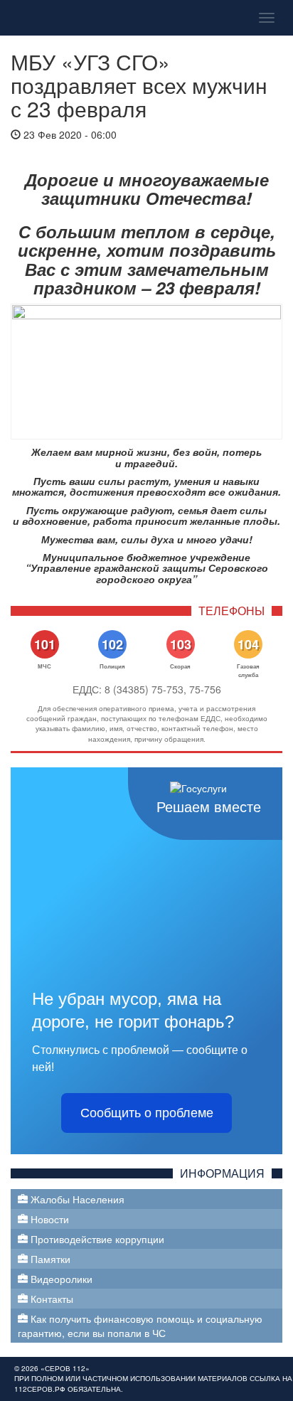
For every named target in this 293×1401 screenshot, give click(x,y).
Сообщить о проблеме (146, 1113)
